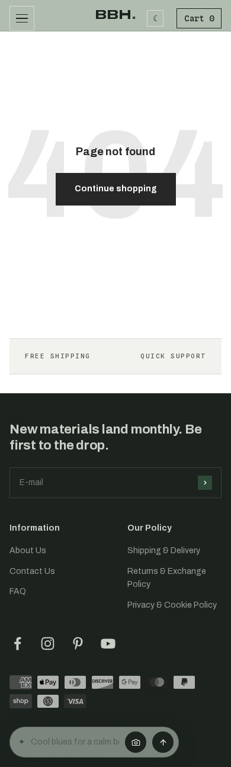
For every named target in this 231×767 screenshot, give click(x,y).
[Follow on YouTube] (108, 644)
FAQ (17, 591)
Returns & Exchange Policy (166, 578)
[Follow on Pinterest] (78, 644)
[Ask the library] (163, 742)
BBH (115, 15)
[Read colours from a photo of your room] (135, 742)
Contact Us (32, 571)
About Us (27, 550)
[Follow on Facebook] (17, 644)
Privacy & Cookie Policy (172, 605)
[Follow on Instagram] (48, 644)
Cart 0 (199, 18)
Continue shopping (116, 188)
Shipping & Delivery (163, 550)
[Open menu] (21, 18)
